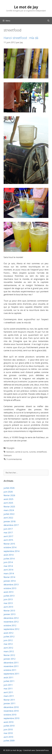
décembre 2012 (11, 618)
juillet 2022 (9, 514)
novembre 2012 (11, 621)
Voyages (10, 448)
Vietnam (8, 455)
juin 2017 (8, 528)
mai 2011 (8, 688)
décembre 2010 (11, 707)
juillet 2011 (9, 681)
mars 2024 (9, 510)
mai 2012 (8, 644)
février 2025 (9, 506)
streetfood (42, 451)
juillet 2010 (9, 725)
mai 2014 (8, 566)
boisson (10, 451)
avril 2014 (8, 569)
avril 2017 (8, 536)
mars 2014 (9, 573)
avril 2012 (8, 647)
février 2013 (9, 610)
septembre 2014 (11, 551)
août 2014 (8, 554)
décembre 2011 (11, 662)
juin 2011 (8, 684)
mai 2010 (8, 733)
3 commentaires (14, 459)
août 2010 (8, 722)
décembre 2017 (11, 525)
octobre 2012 (10, 625)
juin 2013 (8, 599)
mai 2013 (8, 603)
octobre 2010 (10, 714)
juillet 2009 (9, 740)
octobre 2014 (10, 547)
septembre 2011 (11, 673)
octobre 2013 (10, 588)
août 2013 (8, 592)
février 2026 (9, 495)
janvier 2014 (9, 580)
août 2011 (8, 677)
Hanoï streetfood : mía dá (21, 38)
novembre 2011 (11, 666)
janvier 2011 (9, 703)
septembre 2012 (11, 629)
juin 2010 (8, 729)
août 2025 (8, 499)
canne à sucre (21, 451)
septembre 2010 (11, 718)
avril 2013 (8, 606)
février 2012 (9, 655)
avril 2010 (8, 736)
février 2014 (9, 577)
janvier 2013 (9, 614)
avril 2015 (8, 540)
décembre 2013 (11, 584)
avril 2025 (8, 502)
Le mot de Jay (26, 7)
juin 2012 (8, 640)
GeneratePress (42, 750)
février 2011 (9, 699)
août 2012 (8, 632)
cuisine (32, 451)
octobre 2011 (10, 670)
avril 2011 (8, 692)
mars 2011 (9, 696)
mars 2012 (9, 651)
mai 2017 (8, 532)
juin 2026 (8, 491)
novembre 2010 (11, 710)
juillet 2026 (9, 488)
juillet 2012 (9, 636)
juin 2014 (8, 562)
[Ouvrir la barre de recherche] (48, 20)
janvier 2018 (9, 521)
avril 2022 (8, 517)
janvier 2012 (9, 658)
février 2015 (9, 543)
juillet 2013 (9, 595)
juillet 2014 (9, 558)
